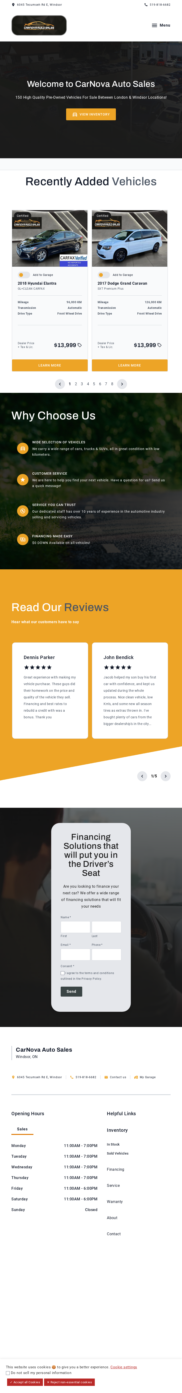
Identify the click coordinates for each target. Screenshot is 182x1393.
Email (66, 945)
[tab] (22, 1129)
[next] (122, 384)
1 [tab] (70, 384)
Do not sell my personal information (41, 1373)
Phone (97, 945)
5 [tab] (94, 384)
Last (95, 936)
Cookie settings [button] (123, 1367)
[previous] (60, 384)
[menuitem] (117, 1142)
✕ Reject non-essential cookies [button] (69, 1382)
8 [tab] (112, 384)
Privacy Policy (91, 978)
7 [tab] (106, 384)
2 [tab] (76, 384)
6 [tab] (100, 384)
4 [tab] (88, 384)
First (64, 936)
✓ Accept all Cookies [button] (25, 1382)
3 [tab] (82, 384)
